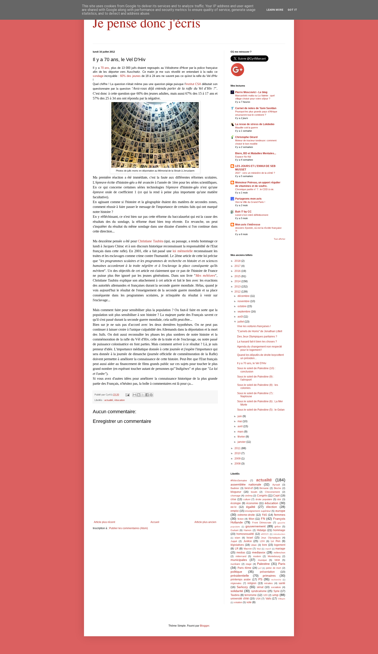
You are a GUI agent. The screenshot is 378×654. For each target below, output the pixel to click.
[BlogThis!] (138, 395)
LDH (262, 541)
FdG (264, 514)
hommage (279, 530)
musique (262, 560)
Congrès (262, 495)
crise (233, 499)
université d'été (240, 598)
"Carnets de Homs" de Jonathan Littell (259, 331)
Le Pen (275, 541)
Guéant (234, 530)
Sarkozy (242, 587)
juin (240, 416)
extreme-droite (246, 514)
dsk (279, 499)
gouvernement (255, 526)
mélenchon (279, 552)
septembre (244, 311)
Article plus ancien (205, 522)
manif (268, 549)
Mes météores (205, 275)
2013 (237, 286)
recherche (276, 579)
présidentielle (240, 575)
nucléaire (235, 564)
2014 (237, 281)
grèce (278, 526)
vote (249, 602)
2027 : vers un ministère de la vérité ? (255, 173)
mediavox (258, 552)
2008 (237, 463)
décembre (244, 296)
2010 (237, 453)
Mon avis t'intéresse (247, 224)
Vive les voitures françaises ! (254, 326)
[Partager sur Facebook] (147, 395)
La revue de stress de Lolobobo (254, 124)
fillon (251, 518)
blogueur (236, 491)
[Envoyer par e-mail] (134, 395)
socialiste (276, 587)
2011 (237, 448)
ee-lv (233, 507)
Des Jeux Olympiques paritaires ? (257, 336)
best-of (249, 488)
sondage (98, 76)
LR (236, 548)
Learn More (274, 9)
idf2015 (265, 534)
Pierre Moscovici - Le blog (251, 92)
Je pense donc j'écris (146, 22)
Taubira (235, 595)
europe (280, 510)
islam (237, 537)
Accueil (154, 522)
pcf (259, 568)
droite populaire (264, 499)
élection (271, 507)
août (240, 316)
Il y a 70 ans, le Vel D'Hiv (251, 363)
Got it (292, 9)
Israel (250, 537)
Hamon (247, 530)
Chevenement (272, 492)
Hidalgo (261, 530)
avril (240, 426)
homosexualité (245, 533)
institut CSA (193, 84)
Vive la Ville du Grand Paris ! (250, 202)
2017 (237, 266)
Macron (248, 548)
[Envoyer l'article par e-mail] (127, 394)
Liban (254, 545)
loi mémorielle (183, 251)
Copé (276, 495)
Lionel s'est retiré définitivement (251, 215)
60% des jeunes (130, 76)
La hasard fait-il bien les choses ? (257, 341)
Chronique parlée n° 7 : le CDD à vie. (254, 189)
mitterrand (241, 556)
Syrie (276, 591)
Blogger (204, 625)
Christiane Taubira (150, 241)
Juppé (234, 541)
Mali (259, 549)
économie (252, 503)
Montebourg (274, 556)
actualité (108, 400)
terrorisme (251, 595)
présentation (267, 571)
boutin (254, 492)
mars (241, 431)
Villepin (281, 598)
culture (246, 499)
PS (260, 579)
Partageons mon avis (248, 198)
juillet (241, 321)
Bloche (277, 488)
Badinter (235, 488)
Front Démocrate (261, 522)
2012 (237, 291)
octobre (242, 306)
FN (263, 518)
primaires (269, 575)
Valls (268, 598)
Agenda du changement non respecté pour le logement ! (259, 348)
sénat (260, 587)
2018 (237, 260)
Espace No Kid (243, 156)
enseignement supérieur (258, 511)
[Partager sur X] (143, 395)
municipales (239, 560)
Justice (247, 541)
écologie (236, 503)
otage (249, 564)
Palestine (263, 563)
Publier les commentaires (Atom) (128, 528)
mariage (280, 548)
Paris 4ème (245, 567)
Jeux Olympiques (270, 537)
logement (279, 544)
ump (275, 595)
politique (236, 571)
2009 (237, 458)
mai (240, 421)
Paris (281, 563)
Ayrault (276, 484)
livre (264, 544)
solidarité (237, 591)
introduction (279, 534)
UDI (265, 595)
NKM (277, 560)
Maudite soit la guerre (246, 127)
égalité (250, 507)
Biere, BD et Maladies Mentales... (255, 153)
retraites (268, 583)
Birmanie (264, 488)
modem (257, 556)
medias (240, 552)
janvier (242, 441)
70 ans (105, 67)
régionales (236, 583)
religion (251, 583)
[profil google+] (238, 75)
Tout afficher (279, 239)
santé (282, 583)
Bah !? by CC (243, 211)
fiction (241, 519)
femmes (279, 514)
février (242, 436)
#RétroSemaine (239, 480)
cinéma (248, 495)
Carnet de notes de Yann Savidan (255, 108)
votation (238, 602)
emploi (235, 510)
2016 (237, 271)
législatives (237, 544)
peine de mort (273, 568)
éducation (119, 400)
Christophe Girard (246, 137)
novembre (244, 301)
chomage (235, 495)
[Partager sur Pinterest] (151, 395)
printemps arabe (241, 579)
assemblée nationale (246, 484)
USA (258, 598)
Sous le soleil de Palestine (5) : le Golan (261, 409)
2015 (237, 276)
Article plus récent (104, 522)
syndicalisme (259, 591)
